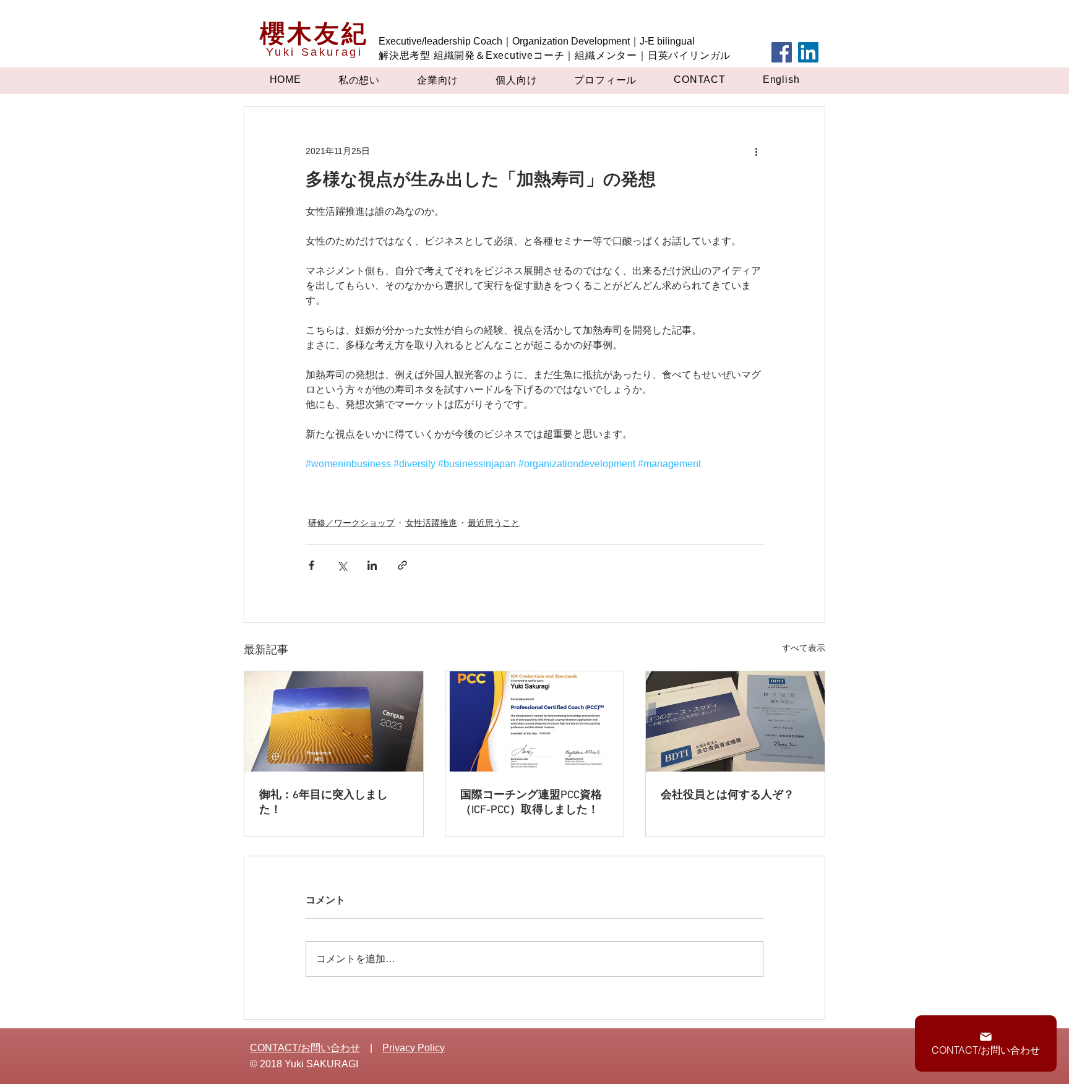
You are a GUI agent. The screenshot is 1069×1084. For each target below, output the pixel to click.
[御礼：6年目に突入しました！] (333, 721)
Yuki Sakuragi (314, 52)
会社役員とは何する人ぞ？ (727, 795)
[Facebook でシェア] (311, 565)
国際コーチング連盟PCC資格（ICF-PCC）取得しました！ (531, 803)
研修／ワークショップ (351, 523)
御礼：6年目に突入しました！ (323, 803)
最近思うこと (494, 523)
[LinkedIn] (808, 52)
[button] (359, 80)
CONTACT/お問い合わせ (305, 1048)
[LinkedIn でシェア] (372, 565)
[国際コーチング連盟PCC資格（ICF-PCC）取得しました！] (534, 721)
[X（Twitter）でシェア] (342, 565)
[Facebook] (781, 52)
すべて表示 (803, 648)
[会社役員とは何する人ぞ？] (735, 721)
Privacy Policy (413, 1048)
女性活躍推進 (431, 523)
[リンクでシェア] (402, 565)
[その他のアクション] (756, 151)
